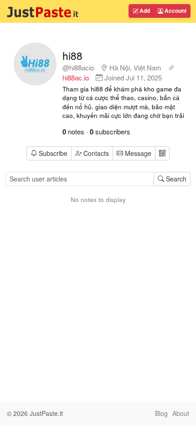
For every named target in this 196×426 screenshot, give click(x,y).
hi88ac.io (75, 77)
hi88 (72, 55)
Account (174, 10)
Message (137, 153)
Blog (161, 413)
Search (175, 178)
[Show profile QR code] (162, 153)
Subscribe (53, 153)
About (180, 413)
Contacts (96, 153)
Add (144, 10)
